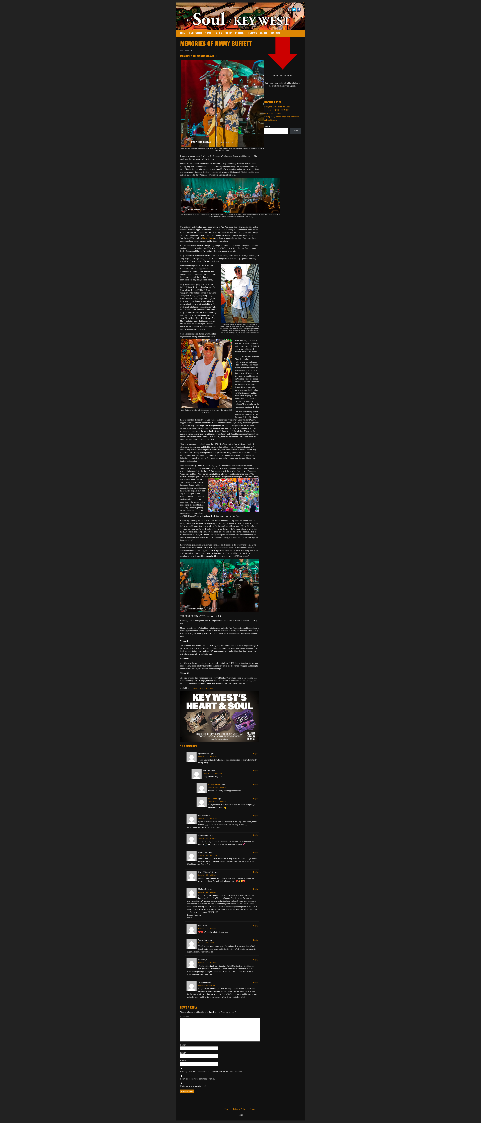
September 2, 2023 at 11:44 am (207, 818)
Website (183, 1061)
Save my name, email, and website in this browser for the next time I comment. (211, 1071)
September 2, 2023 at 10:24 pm (212, 773)
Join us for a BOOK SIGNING (276, 110)
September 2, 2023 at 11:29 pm (207, 855)
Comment (184, 1017)
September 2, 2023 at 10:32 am (207, 756)
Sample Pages (213, 33)
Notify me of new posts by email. (193, 1086)
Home (183, 33)
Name (183, 1045)
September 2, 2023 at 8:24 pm (207, 838)
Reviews (252, 33)
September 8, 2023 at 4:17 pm (217, 801)
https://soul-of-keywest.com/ (202, 688)
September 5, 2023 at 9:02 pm (207, 962)
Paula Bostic (212, 799)
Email (183, 1053)
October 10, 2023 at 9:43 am (206, 985)
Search (267, 126)
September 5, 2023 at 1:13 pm (217, 787)
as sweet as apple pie (272, 113)
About (263, 33)
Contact (275, 33)
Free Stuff (195, 33)
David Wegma (208, 238)
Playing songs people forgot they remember (281, 117)
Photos (239, 33)
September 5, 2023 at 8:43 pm (207, 943)
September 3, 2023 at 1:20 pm (207, 875)
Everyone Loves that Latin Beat (276, 107)
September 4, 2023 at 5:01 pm (207, 892)
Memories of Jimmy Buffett (216, 44)
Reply (255, 754)
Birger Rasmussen (214, 784)
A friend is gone (270, 120)
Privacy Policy (239, 1109)
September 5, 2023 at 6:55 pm (207, 928)
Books (228, 33)
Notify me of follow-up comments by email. (197, 1079)
